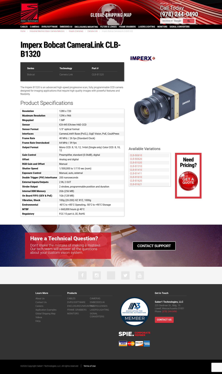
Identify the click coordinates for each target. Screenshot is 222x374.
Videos (38, 317)
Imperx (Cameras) (76, 31)
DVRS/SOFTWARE (50, 26)
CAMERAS (34, 26)
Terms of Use (90, 366)
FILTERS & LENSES (108, 26)
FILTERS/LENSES (98, 306)
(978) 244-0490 (179, 14)
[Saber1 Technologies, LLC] (29, 12)
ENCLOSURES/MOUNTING (80, 306)
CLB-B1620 (136, 180)
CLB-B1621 (136, 184)
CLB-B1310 (136, 166)
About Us (164, 3)
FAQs (38, 321)
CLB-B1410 (136, 169)
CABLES (24, 26)
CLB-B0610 (136, 155)
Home (22, 31)
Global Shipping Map (45, 313)
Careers (39, 306)
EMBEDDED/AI (66, 26)
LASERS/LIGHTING (146, 26)
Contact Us (177, 3)
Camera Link (93, 31)
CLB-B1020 (136, 162)
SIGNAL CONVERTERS (180, 26)
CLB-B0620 (136, 159)
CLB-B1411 (136, 173)
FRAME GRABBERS (127, 26)
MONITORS (162, 26)
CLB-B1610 (136, 177)
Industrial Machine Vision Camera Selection (47, 31)
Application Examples (45, 309)
